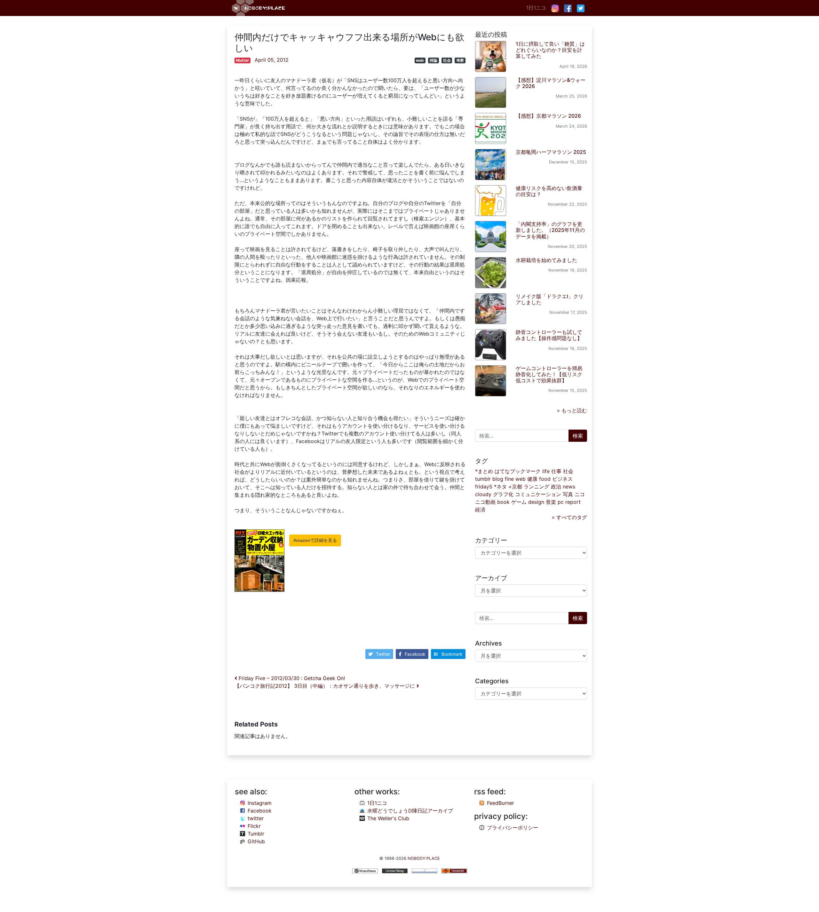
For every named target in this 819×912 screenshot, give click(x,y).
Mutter (242, 60)
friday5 (483, 486)
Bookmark (452, 654)
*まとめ (484, 471)
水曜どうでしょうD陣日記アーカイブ (410, 810)
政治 (556, 486)
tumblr (483, 479)
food (545, 479)
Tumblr (256, 833)
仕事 (556, 471)
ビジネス (562, 479)
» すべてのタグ (569, 517)
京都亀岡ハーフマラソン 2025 (551, 152)
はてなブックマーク (518, 471)
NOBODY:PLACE (424, 858)
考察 (460, 60)
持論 (433, 60)
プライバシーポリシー (512, 827)
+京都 (515, 486)
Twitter (383, 654)
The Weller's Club (388, 818)
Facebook (415, 654)
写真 (568, 494)
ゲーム (519, 502)
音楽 (551, 502)
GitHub (256, 841)
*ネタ (500, 486)
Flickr (254, 826)
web (420, 60)
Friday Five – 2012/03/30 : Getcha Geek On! (291, 678)
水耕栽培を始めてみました (546, 260)
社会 (447, 60)
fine (509, 479)
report (573, 502)
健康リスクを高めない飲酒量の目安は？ (549, 191)
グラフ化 (503, 494)
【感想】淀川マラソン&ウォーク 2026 (550, 83)
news (569, 486)
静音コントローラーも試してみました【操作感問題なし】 (549, 335)
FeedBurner (500, 803)
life (546, 471)
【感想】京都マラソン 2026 (548, 116)
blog (497, 479)
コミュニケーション (538, 494)
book (503, 502)
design (536, 502)
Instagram (260, 803)
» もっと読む (572, 410)
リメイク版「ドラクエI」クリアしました (550, 299)
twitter (256, 818)
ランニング (536, 486)
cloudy (483, 494)
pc (561, 502)
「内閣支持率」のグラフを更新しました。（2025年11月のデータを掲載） (550, 230)
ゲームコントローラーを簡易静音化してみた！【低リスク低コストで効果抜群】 (549, 374)
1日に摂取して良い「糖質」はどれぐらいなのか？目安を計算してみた (550, 50)
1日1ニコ (536, 7)
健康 (532, 479)
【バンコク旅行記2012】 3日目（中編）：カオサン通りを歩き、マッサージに (326, 686)
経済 (480, 509)
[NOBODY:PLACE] (259, 8)
